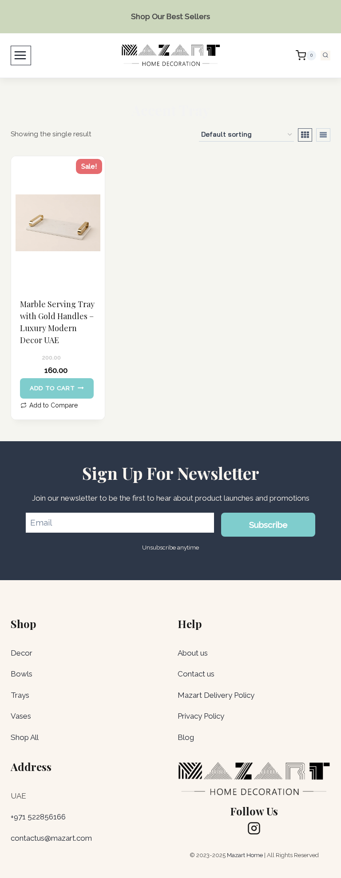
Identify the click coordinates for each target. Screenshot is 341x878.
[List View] (323, 135)
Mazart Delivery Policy (216, 695)
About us (193, 653)
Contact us (196, 673)
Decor (21, 653)
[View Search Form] (325, 55)
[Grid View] (305, 135)
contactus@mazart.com (51, 838)
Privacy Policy (201, 716)
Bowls (21, 673)
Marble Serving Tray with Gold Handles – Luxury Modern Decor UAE (57, 322)
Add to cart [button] (52, 388)
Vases (21, 716)
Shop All (25, 737)
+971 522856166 (38, 816)
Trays (20, 695)
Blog (186, 737)
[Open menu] (21, 55)
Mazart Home (245, 854)
